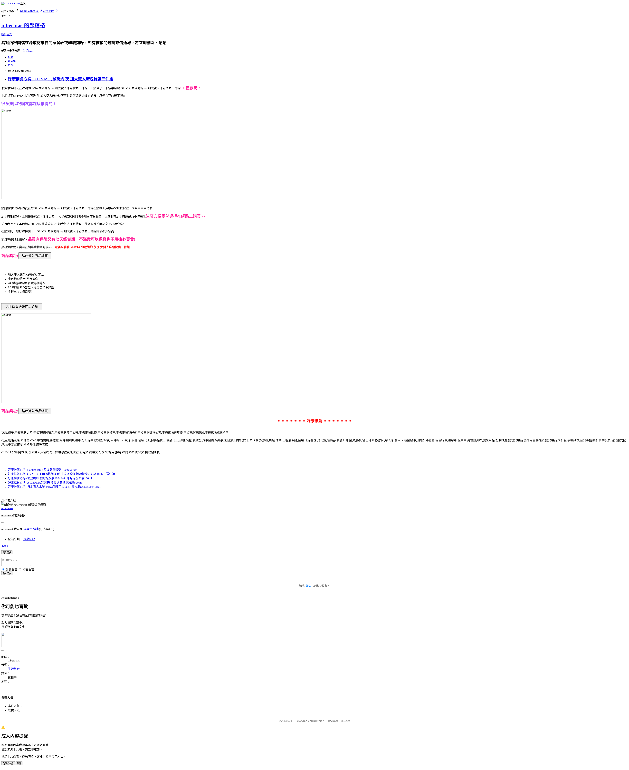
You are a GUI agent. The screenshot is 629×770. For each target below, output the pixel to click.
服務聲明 (345, 721)
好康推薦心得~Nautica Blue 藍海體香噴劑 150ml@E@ (42, 469)
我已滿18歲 (8, 763)
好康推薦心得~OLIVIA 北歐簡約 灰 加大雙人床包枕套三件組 (60, 79)
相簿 (10, 57)
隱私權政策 (333, 721)
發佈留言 (7, 573)
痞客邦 (27, 529)
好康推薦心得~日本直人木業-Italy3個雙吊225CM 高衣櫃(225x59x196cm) (54, 486)
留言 (36, 529)
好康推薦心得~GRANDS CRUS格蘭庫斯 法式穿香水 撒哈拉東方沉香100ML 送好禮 (61, 474)
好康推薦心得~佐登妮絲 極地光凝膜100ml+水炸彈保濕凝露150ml (50, 478)
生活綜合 (28, 50)
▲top (4, 545)
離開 (19, 763)
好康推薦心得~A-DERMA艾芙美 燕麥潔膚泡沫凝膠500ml (45, 482)
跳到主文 (6, 34)
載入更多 (7, 552)
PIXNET (290, 721)
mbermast (7, 508)
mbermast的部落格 (23, 25)
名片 (10, 65)
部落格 (12, 61)
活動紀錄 (29, 539)
